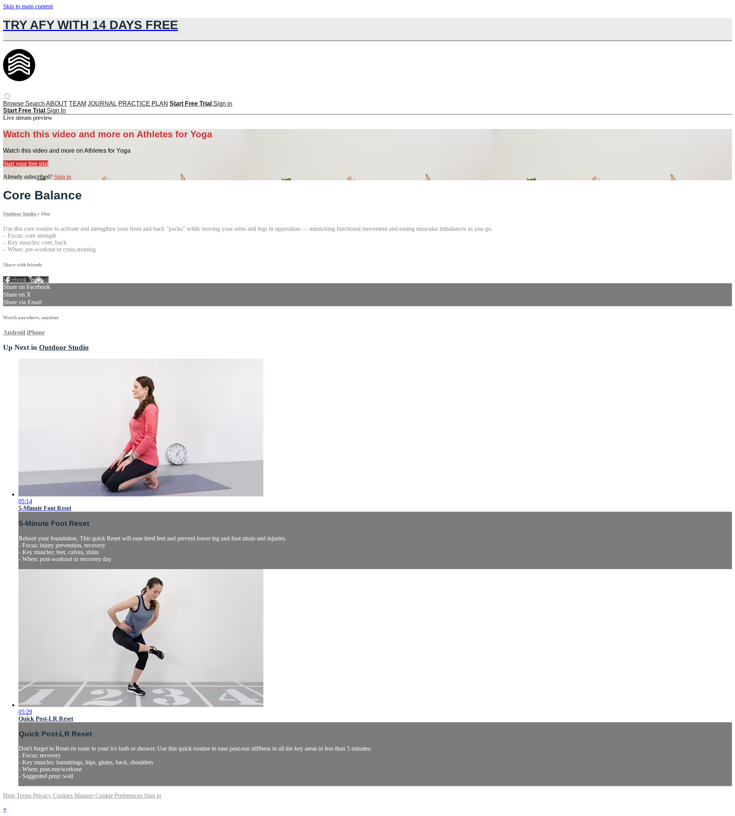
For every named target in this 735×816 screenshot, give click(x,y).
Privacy (43, 795)
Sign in (222, 103)
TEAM (77, 103)
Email (41, 279)
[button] (7, 96)
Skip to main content (28, 6)
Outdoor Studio (20, 214)
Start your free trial (25, 163)
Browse (14, 103)
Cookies (63, 795)
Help (9, 795)
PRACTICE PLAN (143, 103)
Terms (24, 795)
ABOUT (56, 103)
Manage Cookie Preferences (109, 795)
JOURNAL (102, 103)
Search (35, 103)
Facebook (15, 279)
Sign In (56, 110)
